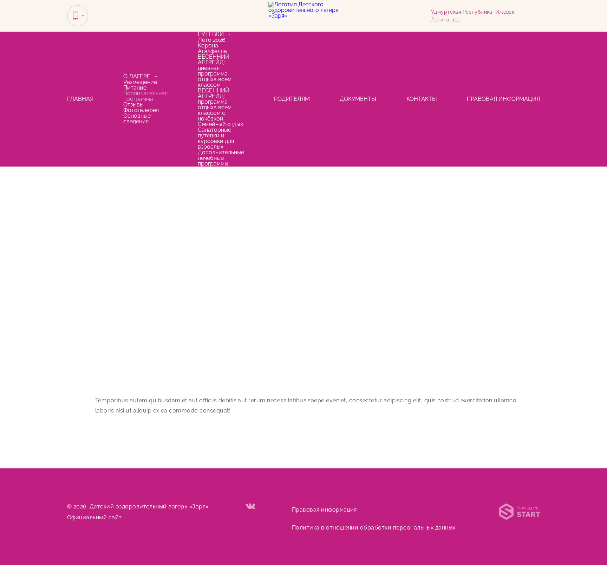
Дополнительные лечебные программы (221, 158)
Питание (134, 87)
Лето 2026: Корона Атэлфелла (212, 45)
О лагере (136, 76)
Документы (358, 99)
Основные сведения (137, 118)
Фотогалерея (141, 110)
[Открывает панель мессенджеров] (77, 15)
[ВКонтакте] (250, 507)
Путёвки (211, 34)
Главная (80, 99)
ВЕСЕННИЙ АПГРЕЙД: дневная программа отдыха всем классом (214, 70)
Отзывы (133, 104)
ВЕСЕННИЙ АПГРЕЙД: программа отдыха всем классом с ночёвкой (214, 104)
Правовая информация (503, 99)
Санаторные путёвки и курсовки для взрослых (216, 138)
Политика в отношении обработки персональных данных (374, 527)
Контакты (421, 99)
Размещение (140, 82)
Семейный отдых (220, 124)
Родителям (292, 99)
